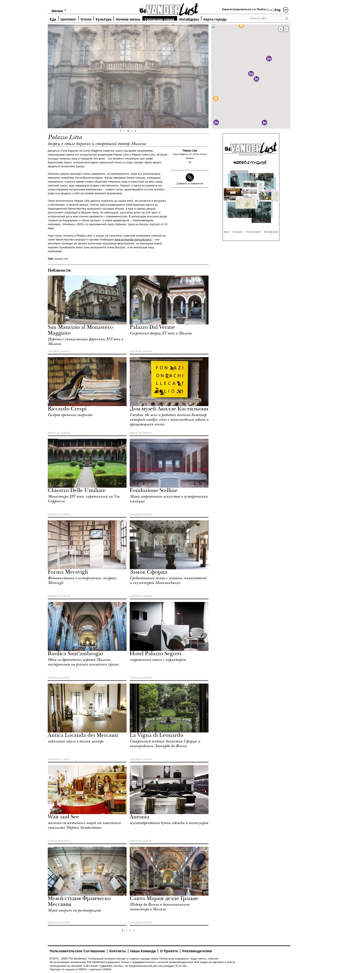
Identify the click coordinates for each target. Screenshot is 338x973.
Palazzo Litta (61, 259)
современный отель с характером (158, 659)
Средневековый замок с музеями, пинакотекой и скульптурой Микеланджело (168, 580)
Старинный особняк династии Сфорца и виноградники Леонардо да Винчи (165, 743)
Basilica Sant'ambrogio (75, 654)
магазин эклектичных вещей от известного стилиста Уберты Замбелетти (84, 825)
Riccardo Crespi (67, 409)
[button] (215, 98)
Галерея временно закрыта (70, 415)
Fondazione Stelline (154, 491)
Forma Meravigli (68, 572)
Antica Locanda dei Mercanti (83, 735)
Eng (277, 10)
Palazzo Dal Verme (152, 327)
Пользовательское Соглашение (77, 951)
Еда (53, 19)
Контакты (117, 951)
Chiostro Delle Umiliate (77, 491)
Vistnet (107, 969)
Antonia (139, 817)
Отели (86, 19)
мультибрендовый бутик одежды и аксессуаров (169, 823)
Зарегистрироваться (236, 9)
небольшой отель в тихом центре (75, 741)
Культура (103, 19)
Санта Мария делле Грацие (164, 899)
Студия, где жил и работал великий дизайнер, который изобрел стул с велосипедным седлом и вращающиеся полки (169, 420)
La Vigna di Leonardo (156, 735)
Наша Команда (143, 951)
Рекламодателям (197, 951)
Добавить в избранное (190, 183)
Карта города (215, 19)
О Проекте (169, 951)
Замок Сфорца (148, 572)
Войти (261, 9)
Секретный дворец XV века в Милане (161, 333)
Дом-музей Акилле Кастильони (169, 409)
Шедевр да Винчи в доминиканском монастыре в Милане (159, 907)
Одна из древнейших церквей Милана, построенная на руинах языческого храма (83, 662)
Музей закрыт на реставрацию (74, 910)
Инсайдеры (189, 19)
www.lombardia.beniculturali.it (133, 239)
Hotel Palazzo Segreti (155, 654)
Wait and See (63, 817)
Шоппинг (68, 19)
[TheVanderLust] (169, 8)
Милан (57, 11)
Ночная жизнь (128, 19)
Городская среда (159, 19)
